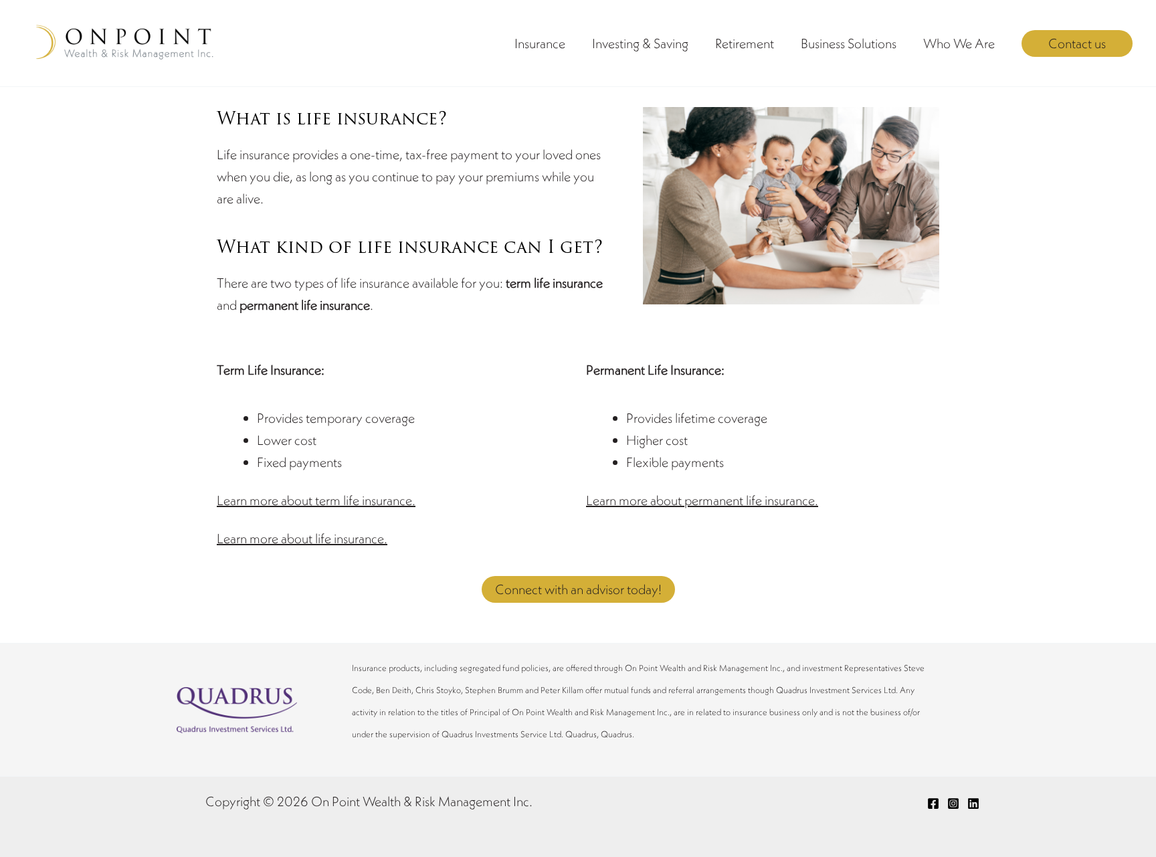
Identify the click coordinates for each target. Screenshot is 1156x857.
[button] (1077, 43)
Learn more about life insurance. (302, 538)
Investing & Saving (640, 43)
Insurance (539, 43)
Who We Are (959, 43)
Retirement (744, 43)
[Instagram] (953, 803)
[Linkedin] (973, 803)
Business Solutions (848, 43)
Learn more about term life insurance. (316, 500)
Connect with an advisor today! (578, 589)
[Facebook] (933, 803)
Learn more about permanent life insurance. (702, 500)
